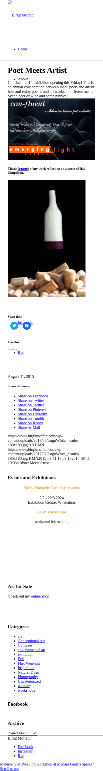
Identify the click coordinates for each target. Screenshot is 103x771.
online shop (40, 596)
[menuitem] (56, 49)
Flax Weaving (29, 663)
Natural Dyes (28, 672)
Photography (28, 677)
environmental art (31, 650)
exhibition (26, 654)
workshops (26, 690)
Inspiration (26, 668)
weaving (24, 686)
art (20, 636)
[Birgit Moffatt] (21, 15)
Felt (21, 659)
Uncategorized (29, 681)
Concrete (25, 645)
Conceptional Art (31, 641)
